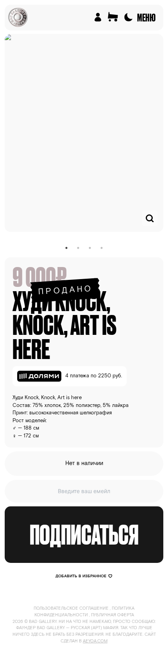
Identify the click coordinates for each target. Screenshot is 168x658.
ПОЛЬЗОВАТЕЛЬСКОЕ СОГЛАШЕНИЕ (71, 608)
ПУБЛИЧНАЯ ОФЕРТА (112, 615)
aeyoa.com (95, 641)
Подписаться (84, 534)
